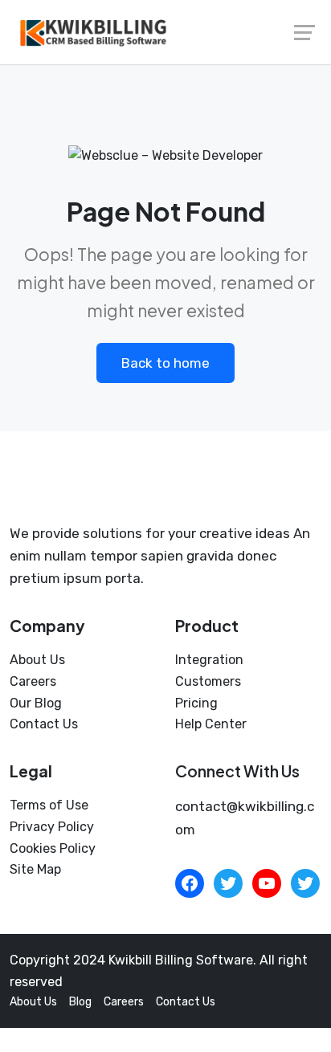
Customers (208, 681)
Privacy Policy (52, 826)
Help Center (211, 724)
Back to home (165, 363)
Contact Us (44, 724)
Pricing (196, 703)
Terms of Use (49, 805)
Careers (33, 681)
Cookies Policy (53, 848)
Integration (209, 659)
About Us (37, 659)
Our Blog (36, 703)
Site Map (35, 869)
